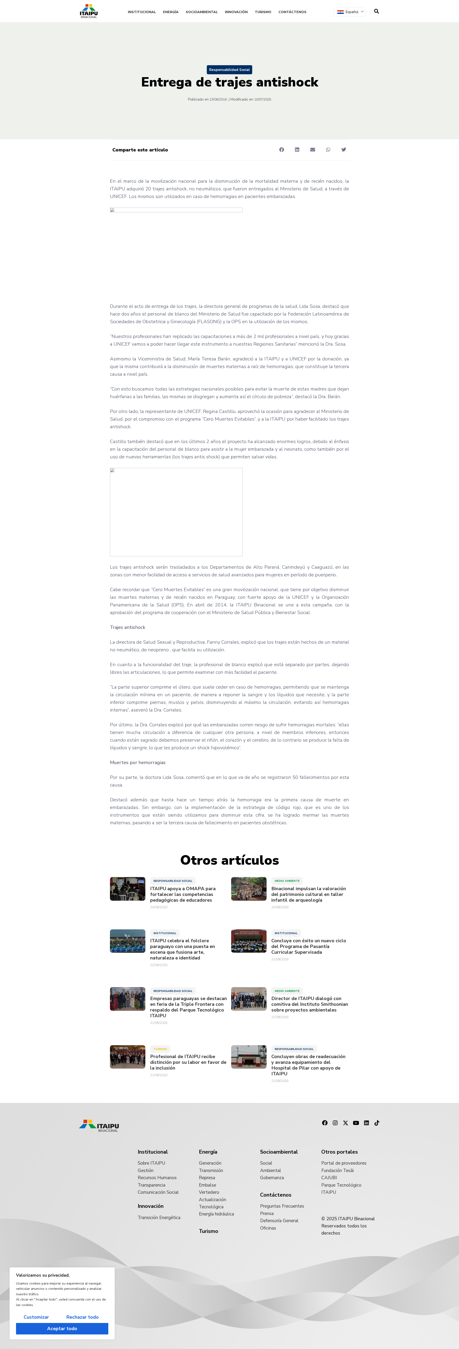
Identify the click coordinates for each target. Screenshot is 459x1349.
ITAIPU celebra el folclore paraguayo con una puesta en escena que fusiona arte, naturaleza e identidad (182, 949)
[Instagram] (335, 1123)
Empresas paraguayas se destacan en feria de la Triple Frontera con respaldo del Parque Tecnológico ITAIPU (188, 1007)
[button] (281, 149)
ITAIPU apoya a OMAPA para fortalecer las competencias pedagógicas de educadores (183, 894)
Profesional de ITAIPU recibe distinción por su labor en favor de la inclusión (188, 1062)
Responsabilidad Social (229, 69)
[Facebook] (324, 1123)
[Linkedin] (366, 1123)
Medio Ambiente (287, 881)
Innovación (236, 12)
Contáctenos (292, 12)
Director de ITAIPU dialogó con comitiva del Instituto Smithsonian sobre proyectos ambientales (309, 1004)
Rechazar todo (82, 1317)
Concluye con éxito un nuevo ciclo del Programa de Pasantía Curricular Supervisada (308, 946)
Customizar (36, 1317)
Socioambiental (202, 12)
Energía (171, 12)
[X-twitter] (345, 1123)
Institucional (142, 12)
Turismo (263, 12)
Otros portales (339, 1152)
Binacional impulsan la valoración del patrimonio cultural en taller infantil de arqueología (308, 894)
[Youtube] (356, 1123)
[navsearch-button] (376, 11)
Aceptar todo (62, 1328)
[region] (62, 1303)
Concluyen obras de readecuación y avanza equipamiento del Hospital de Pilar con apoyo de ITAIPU (308, 1065)
